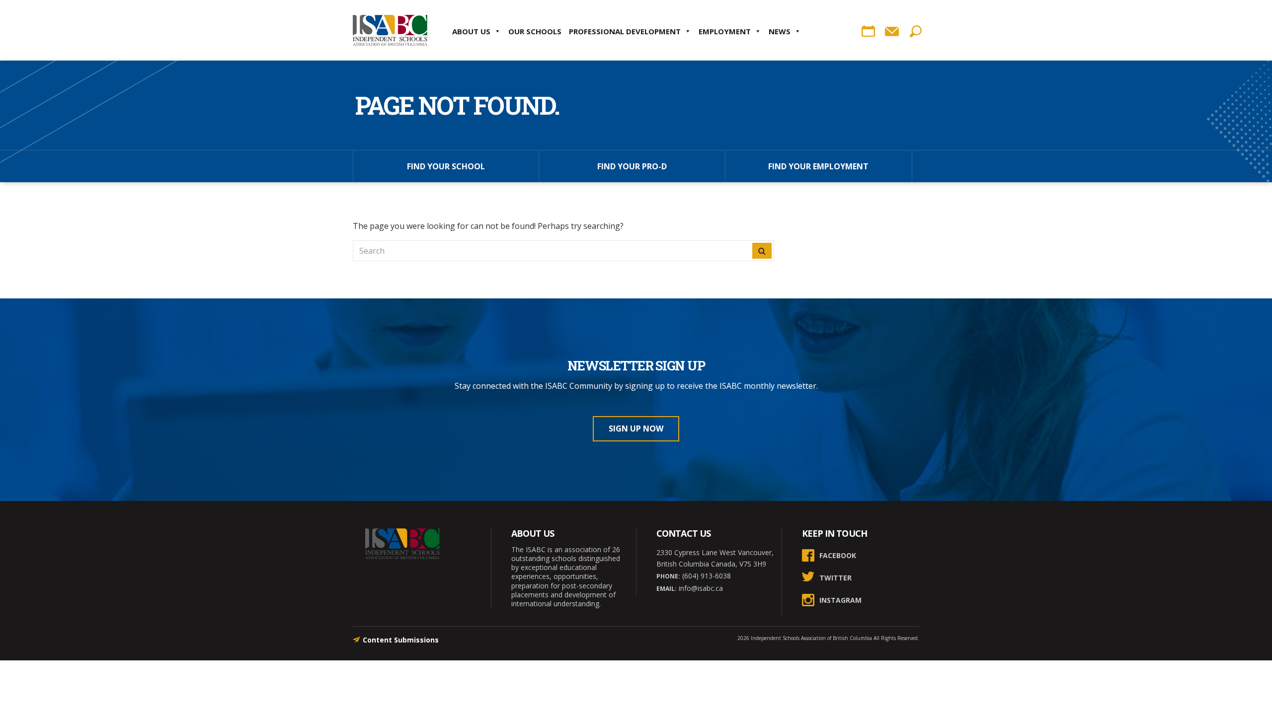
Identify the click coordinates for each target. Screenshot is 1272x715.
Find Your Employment (818, 166)
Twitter (835, 577)
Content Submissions (401, 639)
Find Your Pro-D (632, 166)
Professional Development (625, 31)
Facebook (837, 555)
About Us (471, 31)
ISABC (390, 30)
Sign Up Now (636, 428)
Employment (725, 31)
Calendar (868, 31)
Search (915, 31)
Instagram (840, 600)
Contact (891, 31)
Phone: (668, 576)
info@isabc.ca (700, 588)
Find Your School (446, 166)
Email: (666, 588)
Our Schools (534, 31)
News (780, 31)
